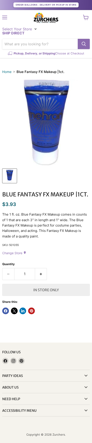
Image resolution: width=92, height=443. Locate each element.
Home (7, 72)
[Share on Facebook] (5, 311)
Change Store (14, 253)
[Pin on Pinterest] (31, 311)
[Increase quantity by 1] (41, 274)
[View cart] (86, 17)
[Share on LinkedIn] (22, 311)
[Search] (84, 44)
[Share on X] (14, 311)
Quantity (8, 264)
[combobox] (40, 44)
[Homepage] (46, 17)
